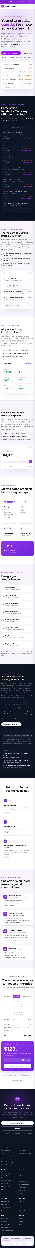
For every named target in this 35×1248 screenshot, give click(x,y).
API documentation (23, 1184)
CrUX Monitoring (5, 1153)
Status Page (21, 1187)
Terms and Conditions (7, 1230)
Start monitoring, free (10, 53)
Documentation (22, 1181)
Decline (10, 1243)
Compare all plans (16, 1080)
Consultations (22, 1190)
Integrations (21, 1173)
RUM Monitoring (5, 1150)
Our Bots (20, 1224)
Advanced (17, 1000)
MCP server (21, 1176)
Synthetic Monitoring (6, 1156)
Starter (7, 996)
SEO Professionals (6, 1207)
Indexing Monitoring (6, 1164)
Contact (20, 1221)
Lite (16, 996)
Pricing (20, 1193)
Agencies (3, 1210)
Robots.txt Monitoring (7, 1162)
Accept (25, 1243)
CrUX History (4, 1183)
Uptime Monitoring (6, 1159)
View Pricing (28, 53)
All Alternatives (22, 1210)
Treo (19, 1204)
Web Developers (5, 1204)
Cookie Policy (4, 1221)
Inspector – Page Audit (7, 1173)
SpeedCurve (21, 1201)
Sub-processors (5, 1227)
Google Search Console (24, 1153)
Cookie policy (6, 1240)
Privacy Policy (5, 1218)
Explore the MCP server (10, 724)
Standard (26, 996)
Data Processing (5, 1224)
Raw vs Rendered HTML (7, 1180)
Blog (19, 1178)
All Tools (3, 1189)
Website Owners (5, 1201)
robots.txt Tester (5, 1186)
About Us (20, 1218)
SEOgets (20, 1207)
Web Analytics (22, 1150)
